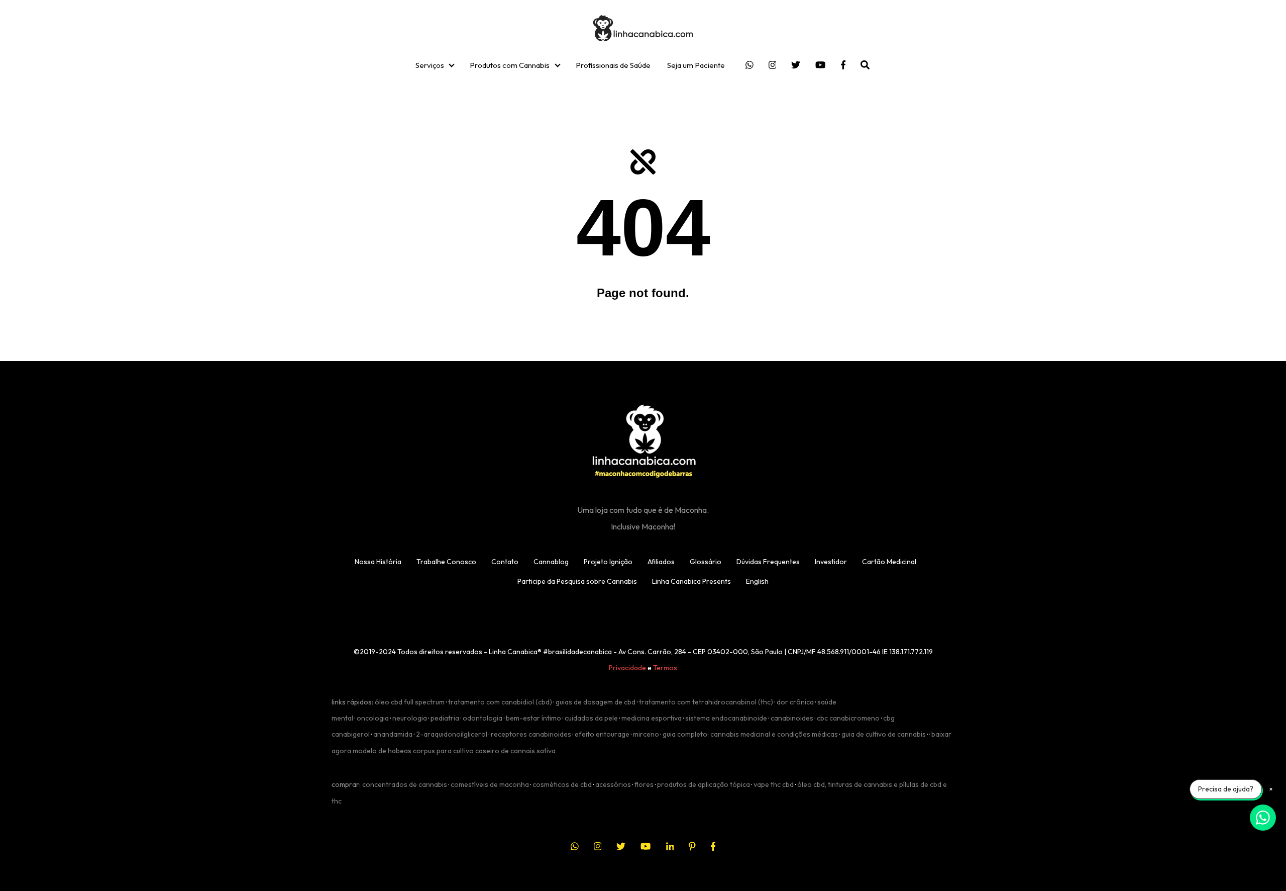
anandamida (392, 734)
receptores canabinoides (531, 734)
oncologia (373, 718)
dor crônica (795, 701)
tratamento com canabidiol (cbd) (500, 701)
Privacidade (627, 667)
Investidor (831, 561)
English (757, 581)
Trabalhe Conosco (446, 561)
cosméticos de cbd (562, 784)
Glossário (705, 561)
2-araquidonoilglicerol (451, 734)
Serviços (429, 65)
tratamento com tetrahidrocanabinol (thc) (706, 701)
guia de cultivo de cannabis (883, 734)
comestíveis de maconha (490, 784)
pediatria (445, 718)
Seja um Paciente (696, 65)
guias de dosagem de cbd (595, 701)
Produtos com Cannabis (510, 65)
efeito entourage (602, 734)
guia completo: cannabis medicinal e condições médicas (750, 734)
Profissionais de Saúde (613, 65)
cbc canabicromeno (848, 718)
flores (644, 784)
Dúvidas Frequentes (768, 561)
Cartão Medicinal (889, 561)
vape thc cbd (774, 784)
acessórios (613, 784)
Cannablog (551, 561)
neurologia (409, 718)
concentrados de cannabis (404, 784)
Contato (504, 561)
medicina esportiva (651, 718)
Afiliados (661, 561)
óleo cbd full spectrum (410, 701)
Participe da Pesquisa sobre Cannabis (577, 581)
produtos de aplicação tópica (703, 784)
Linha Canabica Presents (691, 581)
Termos (665, 667)
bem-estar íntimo (533, 718)
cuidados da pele (591, 718)
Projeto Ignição (608, 561)
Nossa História (378, 561)
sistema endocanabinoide (726, 718)
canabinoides (792, 718)
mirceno (646, 734)
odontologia (482, 718)
